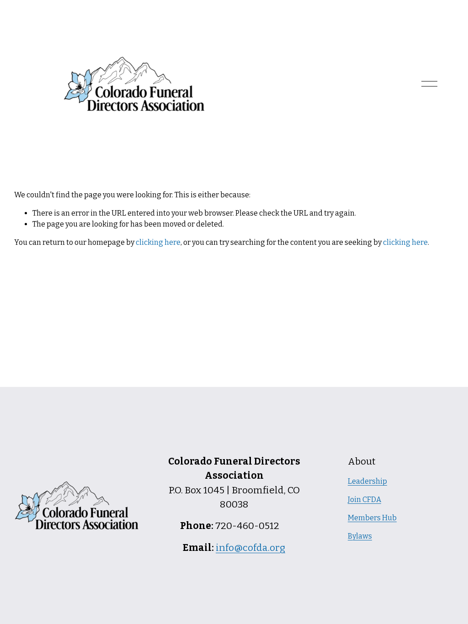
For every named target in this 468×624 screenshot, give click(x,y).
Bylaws (360, 536)
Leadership (367, 481)
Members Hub (372, 517)
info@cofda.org (250, 548)
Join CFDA (364, 499)
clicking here (158, 242)
